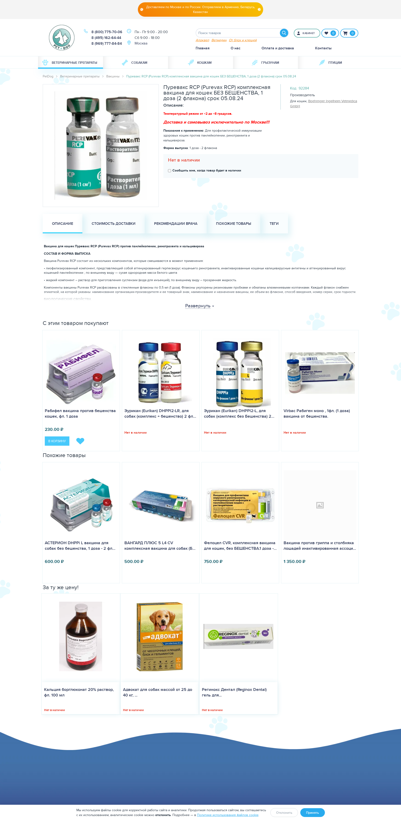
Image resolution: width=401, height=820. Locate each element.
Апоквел (202, 40)
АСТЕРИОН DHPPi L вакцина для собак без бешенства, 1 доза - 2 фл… (80, 545)
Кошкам (204, 62)
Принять (312, 812)
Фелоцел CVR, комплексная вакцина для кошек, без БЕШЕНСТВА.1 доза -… (240, 545)
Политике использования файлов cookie (228, 815)
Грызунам (270, 62)
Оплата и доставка (278, 48)
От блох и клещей (243, 40)
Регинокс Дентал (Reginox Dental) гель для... (234, 692)
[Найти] (284, 33)
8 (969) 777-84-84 (106, 43)
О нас (235, 48)
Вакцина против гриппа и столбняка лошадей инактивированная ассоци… (320, 545)
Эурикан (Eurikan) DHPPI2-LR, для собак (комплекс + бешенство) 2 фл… (160, 413)
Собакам (139, 62)
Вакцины (113, 76)
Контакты (323, 48)
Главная (203, 48)
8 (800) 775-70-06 (106, 32)
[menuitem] (70, 62)
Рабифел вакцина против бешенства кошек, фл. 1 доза (80, 413)
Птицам (335, 62)
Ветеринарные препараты (74, 62)
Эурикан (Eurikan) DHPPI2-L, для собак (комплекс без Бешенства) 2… (239, 413)
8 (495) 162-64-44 (106, 37)
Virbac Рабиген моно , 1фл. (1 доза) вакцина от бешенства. (317, 413)
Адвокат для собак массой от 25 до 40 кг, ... (157, 692)
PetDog (48, 76)
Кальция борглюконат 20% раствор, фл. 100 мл (79, 692)
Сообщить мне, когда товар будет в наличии (206, 170)
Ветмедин (218, 40)
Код (293, 88)
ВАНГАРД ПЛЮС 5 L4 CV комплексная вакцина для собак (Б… (159, 545)
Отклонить (284, 812)
